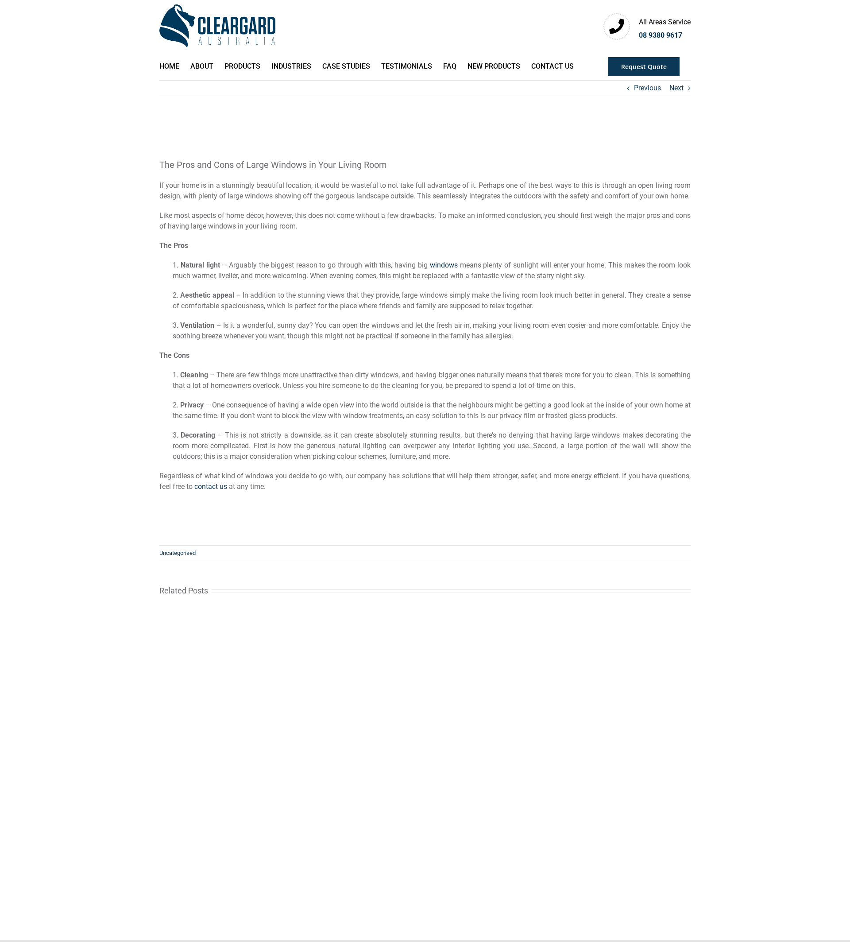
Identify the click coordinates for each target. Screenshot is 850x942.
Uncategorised (177, 553)
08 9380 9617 (660, 35)
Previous (647, 88)
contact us (210, 486)
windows (444, 265)
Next (676, 88)
